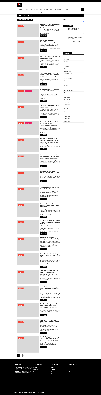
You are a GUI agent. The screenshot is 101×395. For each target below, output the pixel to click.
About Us (65, 9)
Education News (67, 71)
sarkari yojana (28, 90)
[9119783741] (69, 371)
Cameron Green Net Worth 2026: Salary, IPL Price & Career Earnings (50, 122)
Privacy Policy (58, 9)
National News (67, 97)
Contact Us (39, 12)
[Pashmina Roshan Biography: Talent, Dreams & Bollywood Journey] (65, 39)
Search (64, 19)
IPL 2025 (66, 92)
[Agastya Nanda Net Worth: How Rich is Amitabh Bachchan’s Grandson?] (65, 43)
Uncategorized (28, 123)
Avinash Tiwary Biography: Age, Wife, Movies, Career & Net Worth (49, 90)
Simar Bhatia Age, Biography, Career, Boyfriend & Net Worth (49, 106)
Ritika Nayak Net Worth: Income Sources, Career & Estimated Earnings (50, 238)
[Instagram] (81, 380)
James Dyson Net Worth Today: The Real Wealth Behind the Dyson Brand (49, 155)
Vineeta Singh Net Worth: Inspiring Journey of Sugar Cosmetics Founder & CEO (50, 255)
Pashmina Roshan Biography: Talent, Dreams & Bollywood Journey (49, 41)
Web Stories (39, 9)
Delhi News (66, 68)
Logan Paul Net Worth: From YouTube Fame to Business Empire (49, 188)
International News (68, 90)
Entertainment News (68, 73)
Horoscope (66, 88)
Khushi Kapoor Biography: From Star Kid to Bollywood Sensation (50, 57)
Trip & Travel (67, 116)
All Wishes (66, 57)
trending (66, 114)
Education (19, 9)
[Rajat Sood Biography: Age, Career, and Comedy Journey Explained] (65, 30)
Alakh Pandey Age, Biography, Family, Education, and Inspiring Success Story (50, 337)
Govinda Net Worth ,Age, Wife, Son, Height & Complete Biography (49, 271)
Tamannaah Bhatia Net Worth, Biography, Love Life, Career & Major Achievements (49, 205)
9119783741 (71, 374)
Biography (21, 25)
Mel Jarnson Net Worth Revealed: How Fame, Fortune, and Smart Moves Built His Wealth (50, 222)
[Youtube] (78, 380)
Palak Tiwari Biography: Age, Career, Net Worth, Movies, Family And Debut (49, 73)
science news (67, 104)
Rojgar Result (67, 99)
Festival (65, 76)
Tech (65, 111)
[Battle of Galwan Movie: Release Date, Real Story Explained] (65, 35)
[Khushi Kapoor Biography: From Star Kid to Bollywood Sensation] (65, 48)
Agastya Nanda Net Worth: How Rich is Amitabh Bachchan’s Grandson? (76, 42)
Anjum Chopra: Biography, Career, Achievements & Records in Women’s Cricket (49, 321)
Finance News (67, 80)
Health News (67, 85)
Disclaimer (35, 373)
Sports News (67, 107)
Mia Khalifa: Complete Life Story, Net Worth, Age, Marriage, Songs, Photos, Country (49, 288)
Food (65, 83)
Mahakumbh (67, 95)
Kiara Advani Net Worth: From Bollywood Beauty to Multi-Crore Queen (50, 172)
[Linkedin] (70, 384)
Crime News (66, 66)
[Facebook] (70, 380)
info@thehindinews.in (74, 369)
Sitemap (35, 371)
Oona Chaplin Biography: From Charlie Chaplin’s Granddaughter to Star (49, 304)
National (26, 9)
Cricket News (67, 108)
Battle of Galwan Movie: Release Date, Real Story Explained (76, 33)
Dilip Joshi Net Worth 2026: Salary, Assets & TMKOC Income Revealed (49, 139)
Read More (43, 35)
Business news (67, 64)
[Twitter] (74, 380)
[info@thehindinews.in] (69, 367)
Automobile (66, 59)
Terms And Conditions (49, 9)
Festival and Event (68, 78)
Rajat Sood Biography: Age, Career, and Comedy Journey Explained (50, 24)
